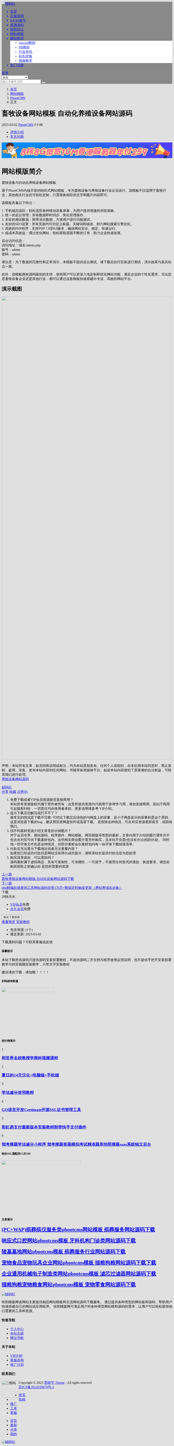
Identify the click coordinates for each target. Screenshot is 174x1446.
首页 (13, 11)
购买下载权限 (11, 917)
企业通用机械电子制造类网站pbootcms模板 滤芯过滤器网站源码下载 (79, 1273)
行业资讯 (25, 51)
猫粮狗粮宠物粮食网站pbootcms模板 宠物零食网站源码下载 (69, 1284)
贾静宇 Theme (54, 1382)
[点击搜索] (43, 82)
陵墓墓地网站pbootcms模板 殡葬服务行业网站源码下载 (64, 1251)
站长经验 (25, 56)
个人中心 (17, 1329)
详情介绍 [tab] (17, 132)
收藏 (12, 792)
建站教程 (17, 38)
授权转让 (17, 29)
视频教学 (25, 60)
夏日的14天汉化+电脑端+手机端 (30, 1075)
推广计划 (17, 1364)
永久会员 (17, 909)
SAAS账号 (18, 20)
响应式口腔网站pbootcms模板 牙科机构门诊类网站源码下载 (69, 1240)
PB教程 (24, 47)
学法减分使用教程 (18, 1092)
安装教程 (23, 922)
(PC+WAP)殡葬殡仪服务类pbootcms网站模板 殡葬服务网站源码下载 (78, 1229)
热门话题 (17, 65)
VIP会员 (16, 904)
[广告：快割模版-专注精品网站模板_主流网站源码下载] (87, 160)
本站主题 (17, 1333)
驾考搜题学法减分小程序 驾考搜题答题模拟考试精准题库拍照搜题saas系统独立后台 (76, 1144)
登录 (5, 73)
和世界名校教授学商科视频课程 (30, 1058)
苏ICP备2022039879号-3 (36, 1387)
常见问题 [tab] (17, 136)
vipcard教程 (27, 43)
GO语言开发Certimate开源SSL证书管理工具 (41, 1109)
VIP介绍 (16, 1355)
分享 (5, 792)
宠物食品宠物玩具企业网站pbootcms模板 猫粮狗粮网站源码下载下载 (79, 1262)
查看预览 (8, 922)
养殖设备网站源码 (15, 779)
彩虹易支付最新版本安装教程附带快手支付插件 (44, 1127)
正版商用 (17, 16)
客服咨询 (17, 1360)
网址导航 (17, 1338)
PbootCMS (17, 98)
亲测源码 (17, 25)
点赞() (22, 792)
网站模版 (17, 34)
